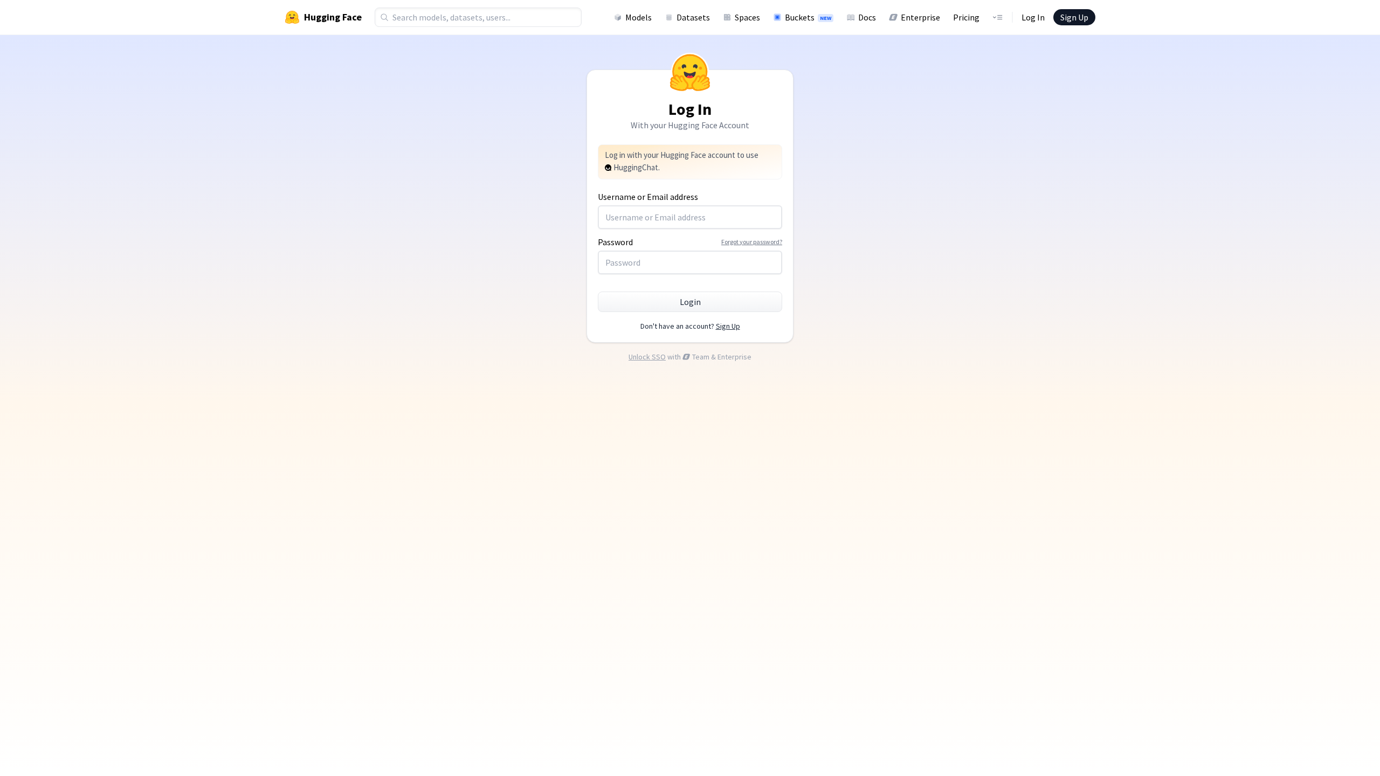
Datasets (693, 17)
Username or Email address (648, 196)
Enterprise (920, 17)
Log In (1033, 17)
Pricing (966, 17)
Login (690, 301)
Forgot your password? (751, 242)
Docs (867, 17)
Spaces (747, 17)
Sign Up (1074, 17)
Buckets (808, 17)
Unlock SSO (647, 357)
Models (638, 17)
